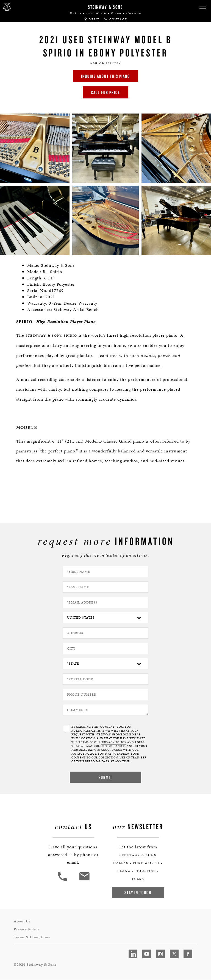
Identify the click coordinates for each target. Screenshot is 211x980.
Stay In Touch (137, 892)
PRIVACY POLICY (113, 742)
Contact (117, 19)
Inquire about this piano (105, 76)
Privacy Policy (26, 929)
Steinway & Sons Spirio (51, 335)
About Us (22, 921)
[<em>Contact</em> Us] (84, 880)
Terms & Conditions (32, 937)
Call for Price (105, 92)
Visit (94, 19)
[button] (202, 7)
